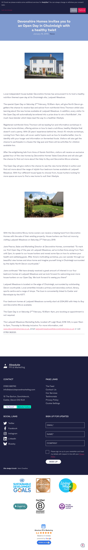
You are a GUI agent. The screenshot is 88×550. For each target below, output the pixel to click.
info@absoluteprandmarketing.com (19, 389)
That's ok (82, 10)
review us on (43, 542)
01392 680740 (9, 386)
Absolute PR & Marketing (44, 530)
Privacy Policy (52, 400)
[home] (14, 360)
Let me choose (7, 10)
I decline (74, 10)
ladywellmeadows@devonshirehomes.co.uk (55, 329)
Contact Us (51, 389)
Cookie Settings (53, 403)
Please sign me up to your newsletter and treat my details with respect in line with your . (67, 454)
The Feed (50, 386)
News (52, 34)
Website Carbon (23, 407)
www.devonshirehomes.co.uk (16, 329)
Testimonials (51, 396)
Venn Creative (23, 468)
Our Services (51, 393)
